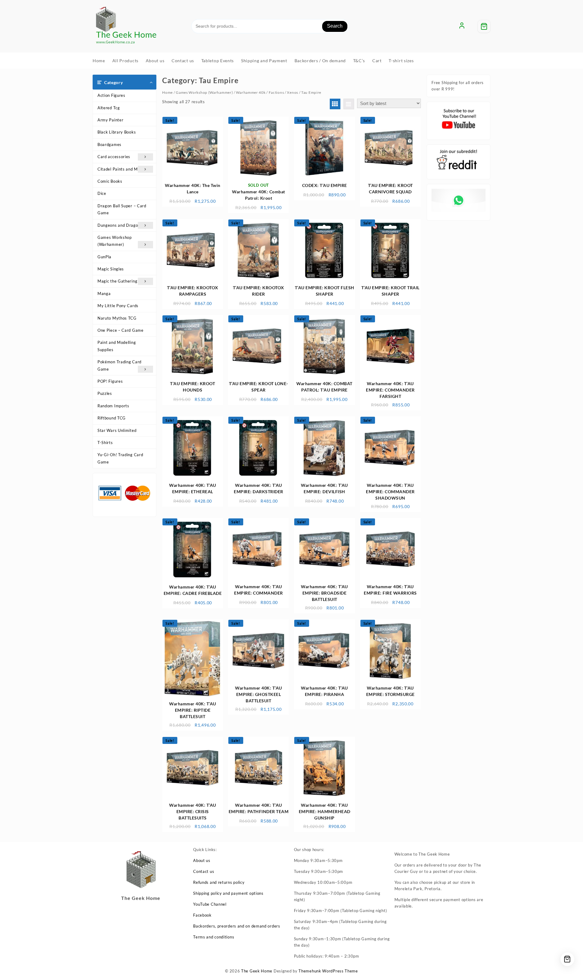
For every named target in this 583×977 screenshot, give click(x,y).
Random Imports (113, 405)
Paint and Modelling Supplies (116, 346)
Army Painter (110, 119)
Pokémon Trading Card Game (119, 365)
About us (201, 860)
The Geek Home (256, 971)
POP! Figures (110, 381)
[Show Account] (461, 26)
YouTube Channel (210, 904)
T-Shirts (105, 442)
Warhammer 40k (250, 92)
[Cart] (484, 26)
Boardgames (109, 144)
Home (167, 92)
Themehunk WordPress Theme (328, 971)
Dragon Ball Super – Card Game (121, 209)
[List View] (348, 104)
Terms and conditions (213, 937)
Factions (276, 92)
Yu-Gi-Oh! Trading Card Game (120, 458)
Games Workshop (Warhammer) (114, 241)
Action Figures (111, 95)
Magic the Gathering (117, 281)
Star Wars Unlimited (116, 430)
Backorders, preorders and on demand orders (236, 926)
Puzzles (104, 393)
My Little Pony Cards (117, 305)
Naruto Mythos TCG (117, 318)
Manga (104, 293)
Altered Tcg (108, 107)
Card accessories (113, 156)
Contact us (203, 871)
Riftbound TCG (111, 418)
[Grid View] (335, 104)
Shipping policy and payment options (228, 893)
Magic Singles (110, 268)
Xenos (292, 92)
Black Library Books (116, 132)
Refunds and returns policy (218, 882)
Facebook (202, 915)
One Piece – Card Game (120, 330)
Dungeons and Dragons (119, 225)
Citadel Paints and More (120, 169)
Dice (101, 193)
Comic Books (109, 181)
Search (335, 26)
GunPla (104, 256)
